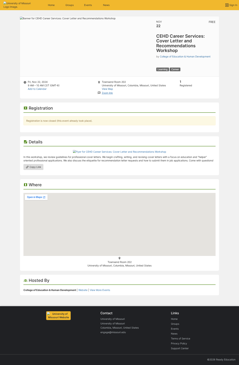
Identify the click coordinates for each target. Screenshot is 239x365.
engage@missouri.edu (113, 332)
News (106, 5)
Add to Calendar (37, 88)
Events (88, 5)
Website (82, 289)
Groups (69, 5)
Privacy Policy (179, 343)
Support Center (180, 348)
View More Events (100, 289)
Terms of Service (180, 338)
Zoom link (107, 92)
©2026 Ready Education (221, 359)
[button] (17, 4)
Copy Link (35, 166)
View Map (107, 88)
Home (174, 318)
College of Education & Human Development (185, 56)
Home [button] (51, 5)
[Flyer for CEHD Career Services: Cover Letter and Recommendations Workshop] (119, 151)
